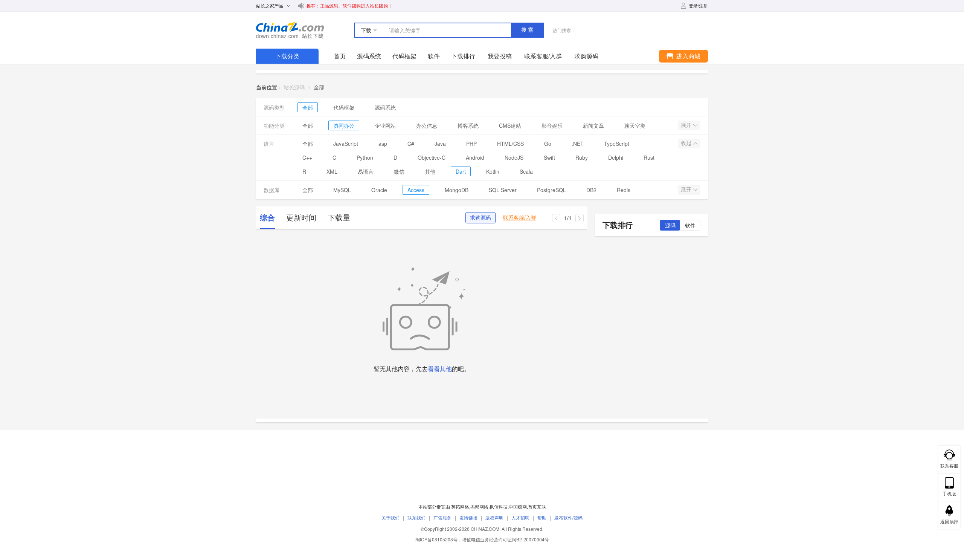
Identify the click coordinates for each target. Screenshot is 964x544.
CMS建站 (510, 125)
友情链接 (468, 517)
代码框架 (404, 56)
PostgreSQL (551, 190)
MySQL (342, 190)
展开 (687, 125)
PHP (471, 143)
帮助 (541, 517)
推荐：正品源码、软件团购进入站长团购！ (349, 5)
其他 (430, 171)
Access (415, 190)
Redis (623, 190)
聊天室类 (634, 125)
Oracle (379, 190)
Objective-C (431, 157)
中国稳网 (518, 506)
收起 (687, 143)
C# (410, 143)
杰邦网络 (479, 506)
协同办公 (343, 125)
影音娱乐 (552, 125)
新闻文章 (593, 125)
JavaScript (345, 143)
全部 (307, 107)
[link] (319, 87)
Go (547, 143)
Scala (526, 171)
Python (365, 157)
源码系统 (369, 56)
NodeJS (514, 157)
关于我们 (390, 517)
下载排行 (463, 56)
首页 (340, 56)
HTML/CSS (510, 143)
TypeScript (616, 143)
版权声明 (494, 517)
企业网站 (385, 125)
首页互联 (537, 506)
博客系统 (468, 125)
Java (440, 143)
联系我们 (416, 517)
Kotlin (492, 171)
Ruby (581, 157)
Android (475, 157)
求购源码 (480, 218)
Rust (649, 157)
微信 (399, 171)
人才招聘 (520, 517)
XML (331, 171)
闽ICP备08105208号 (436, 539)
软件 (434, 56)
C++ (307, 157)
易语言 (366, 171)
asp (382, 143)
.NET (578, 143)
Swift (549, 157)
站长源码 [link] (294, 87)
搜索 (528, 30)
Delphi (615, 157)
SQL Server (503, 190)
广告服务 (442, 517)
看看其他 (440, 368)
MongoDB (456, 190)
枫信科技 (499, 506)
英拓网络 (460, 506)
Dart (461, 171)
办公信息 (426, 125)
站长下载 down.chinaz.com (290, 30)
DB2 (591, 190)
